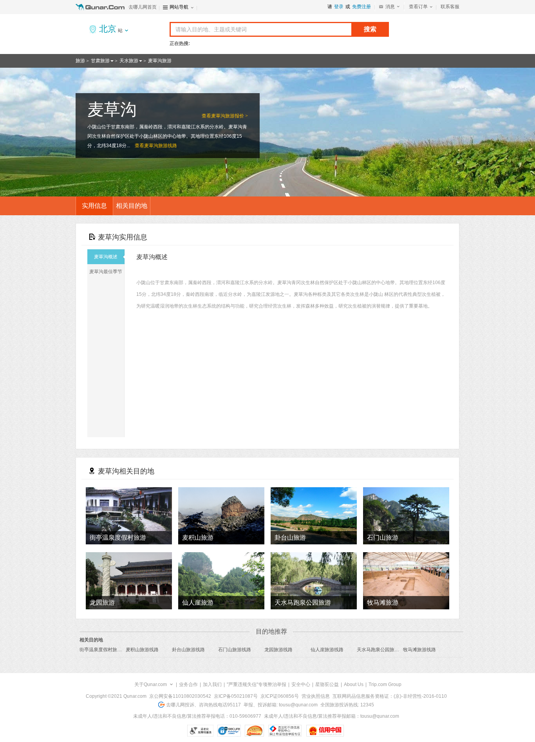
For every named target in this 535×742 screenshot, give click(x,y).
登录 (338, 6)
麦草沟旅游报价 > (229, 116)
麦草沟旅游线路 (160, 145)
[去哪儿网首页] (101, 7)
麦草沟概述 (105, 256)
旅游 (80, 60)
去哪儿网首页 (142, 7)
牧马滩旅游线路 (419, 649)
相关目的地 (131, 205)
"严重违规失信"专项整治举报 (256, 684)
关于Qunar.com (150, 684)
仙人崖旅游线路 (327, 649)
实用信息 (94, 205)
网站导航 (179, 7)
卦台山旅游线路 (188, 649)
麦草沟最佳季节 (105, 271)
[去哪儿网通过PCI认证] (254, 731)
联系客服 (450, 6)
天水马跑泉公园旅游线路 (382, 649)
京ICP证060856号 (279, 696)
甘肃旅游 (100, 60)
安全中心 (300, 684)
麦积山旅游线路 (142, 649)
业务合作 (188, 684)
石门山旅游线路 (234, 649)
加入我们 (212, 684)
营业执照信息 (316, 696)
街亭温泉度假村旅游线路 (105, 649)
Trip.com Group (385, 684)
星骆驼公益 (327, 684)
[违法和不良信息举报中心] (285, 731)
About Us (353, 684)
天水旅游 (128, 60)
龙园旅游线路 (278, 649)
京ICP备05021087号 (236, 696)
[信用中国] (325, 731)
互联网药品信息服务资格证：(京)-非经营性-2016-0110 (390, 696)
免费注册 (361, 6)
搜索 (370, 29)
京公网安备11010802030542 (180, 696)
